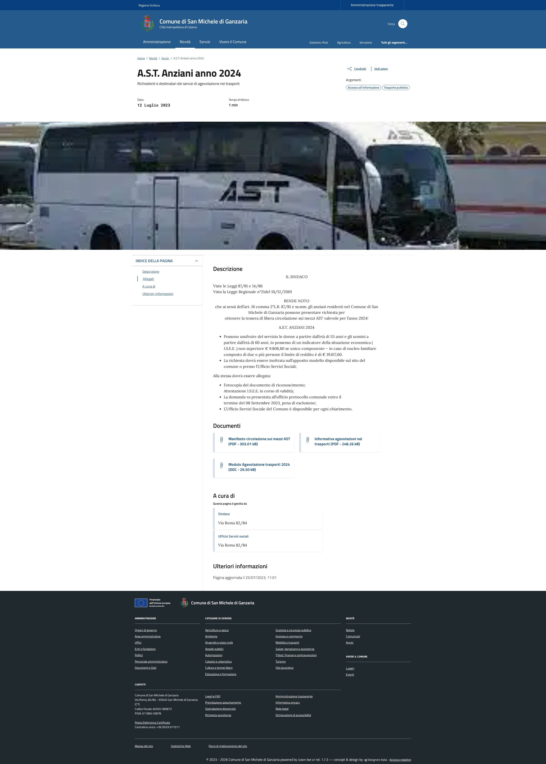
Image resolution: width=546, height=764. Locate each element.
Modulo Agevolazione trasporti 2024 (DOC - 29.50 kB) (259, 467)
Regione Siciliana (149, 5)
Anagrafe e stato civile (219, 642)
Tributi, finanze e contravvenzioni (296, 655)
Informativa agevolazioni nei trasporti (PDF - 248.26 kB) (338, 441)
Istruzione (366, 42)
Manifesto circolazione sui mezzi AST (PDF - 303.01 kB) (259, 441)
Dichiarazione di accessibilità (293, 715)
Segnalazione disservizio (220, 708)
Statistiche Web (181, 746)
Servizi (204, 42)
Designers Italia (377, 759)
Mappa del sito (144, 746)
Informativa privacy (288, 702)
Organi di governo (146, 630)
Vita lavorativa (284, 667)
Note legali (282, 708)
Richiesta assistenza (218, 715)
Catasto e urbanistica (218, 661)
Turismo (281, 661)
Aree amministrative (148, 636)
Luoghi (350, 668)
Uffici (138, 642)
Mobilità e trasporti (287, 642)
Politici (139, 655)
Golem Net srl (306, 759)
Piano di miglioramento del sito (228, 746)
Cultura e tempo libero (218, 667)
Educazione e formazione (220, 674)
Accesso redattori (400, 759)
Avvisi (349, 642)
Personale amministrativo (151, 661)
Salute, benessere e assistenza (295, 649)
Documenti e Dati (145, 667)
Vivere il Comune (232, 42)
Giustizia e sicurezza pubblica (293, 630)
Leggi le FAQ (212, 696)
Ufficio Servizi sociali (233, 536)
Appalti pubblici (214, 649)
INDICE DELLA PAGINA (154, 261)
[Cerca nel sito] (402, 23)
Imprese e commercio (289, 636)
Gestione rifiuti (318, 42)
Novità (185, 42)
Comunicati (353, 636)
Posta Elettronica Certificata (152, 722)
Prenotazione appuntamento (223, 702)
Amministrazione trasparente (372, 4)
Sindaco (224, 513)
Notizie (350, 630)
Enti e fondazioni (145, 649)
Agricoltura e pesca (217, 630)
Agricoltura (344, 42)
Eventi (350, 674)
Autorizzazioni (213, 655)
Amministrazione (157, 42)
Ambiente (211, 636)
